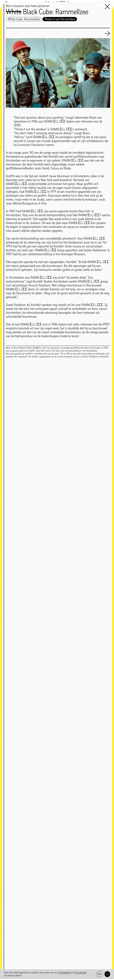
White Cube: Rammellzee (24, 19)
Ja (107, 974)
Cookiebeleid (65, 972)
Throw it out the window (59, 19)
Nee (99, 974)
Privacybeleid (80, 972)
